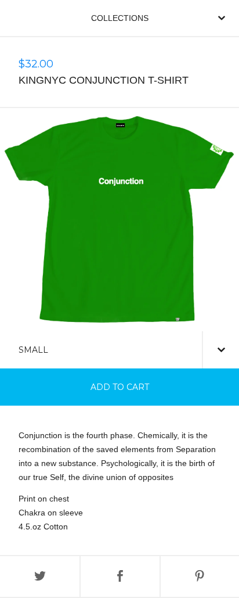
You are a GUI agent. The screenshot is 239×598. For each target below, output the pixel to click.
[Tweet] (39, 576)
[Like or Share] (120, 576)
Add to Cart (119, 387)
